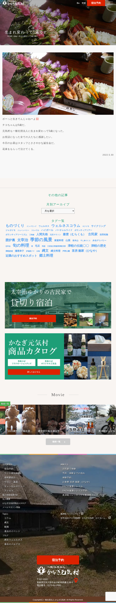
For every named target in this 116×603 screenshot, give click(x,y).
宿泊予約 (96, 3)
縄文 (45, 250)
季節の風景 (41, 239)
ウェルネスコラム (65, 226)
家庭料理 (58, 240)
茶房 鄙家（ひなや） (85, 250)
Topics (5, 514)
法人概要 (6, 499)
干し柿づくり (85, 240)
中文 (84, 3)
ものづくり (15, 225)
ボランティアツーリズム (16, 235)
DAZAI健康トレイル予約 (74, 490)
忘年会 (8, 246)
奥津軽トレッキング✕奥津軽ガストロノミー (84, 495)
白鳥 (38, 251)
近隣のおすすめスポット (21, 255)
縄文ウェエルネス (13, 540)
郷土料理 (46, 255)
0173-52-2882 (54, 585)
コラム (7, 518)
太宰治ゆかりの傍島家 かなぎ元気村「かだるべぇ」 (84, 518)
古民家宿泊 (7, 464)
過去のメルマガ (12, 544)
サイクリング (98, 226)
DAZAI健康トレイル (72, 486)
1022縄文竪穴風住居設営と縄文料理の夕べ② (14, 431)
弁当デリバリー (99, 240)
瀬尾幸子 (19, 251)
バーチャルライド (63, 230)
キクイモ (85, 226)
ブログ (5, 535)
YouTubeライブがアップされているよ (75, 431)
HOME (9, 36)
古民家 (93, 234)
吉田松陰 (104, 234)
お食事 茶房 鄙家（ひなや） (76, 482)
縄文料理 (55, 250)
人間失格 (42, 234)
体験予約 (66, 477)
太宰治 (22, 240)
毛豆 (37, 245)
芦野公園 (66, 251)
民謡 (43, 246)
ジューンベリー (23, 230)
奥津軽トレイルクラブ (70, 514)
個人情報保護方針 (10, 495)
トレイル (35, 230)
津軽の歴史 (98, 245)
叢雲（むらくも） (74, 234)
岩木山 (75, 240)
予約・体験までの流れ (73, 473)
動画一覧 (56, 442)
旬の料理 (21, 245)
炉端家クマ (30, 251)
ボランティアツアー (83, 230)
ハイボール (47, 230)
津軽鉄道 (9, 251)
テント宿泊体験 (12, 473)
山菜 (68, 240)
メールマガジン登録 (11, 507)
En (78, 3)
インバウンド (32, 226)
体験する (64, 464)
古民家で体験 (69, 469)
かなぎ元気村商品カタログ (14, 503)
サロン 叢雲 (11, 482)
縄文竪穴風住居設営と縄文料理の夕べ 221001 (45, 431)
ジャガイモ (10, 230)
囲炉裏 (10, 240)
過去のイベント (12, 531)
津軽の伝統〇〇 (78, 245)
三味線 (31, 235)
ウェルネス (44, 226)
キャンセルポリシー (14, 486)
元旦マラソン (55, 235)
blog (15, 36)
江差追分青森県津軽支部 (56, 246)
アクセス (8, 490)
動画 (6, 527)
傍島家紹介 (10, 477)
